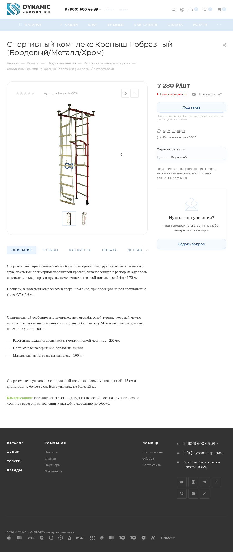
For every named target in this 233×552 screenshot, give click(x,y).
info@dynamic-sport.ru (203, 452)
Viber (182, 494)
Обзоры (148, 458)
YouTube (216, 482)
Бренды (14, 470)
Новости (51, 452)
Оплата (109, 250)
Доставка (137, 250)
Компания (55, 443)
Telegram (205, 482)
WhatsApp (193, 494)
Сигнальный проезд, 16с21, (201, 464)
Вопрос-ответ (152, 452)
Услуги (14, 461)
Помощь (151, 443)
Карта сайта (151, 465)
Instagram (193, 482)
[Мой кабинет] (182, 10)
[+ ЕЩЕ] (219, 25)
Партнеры (53, 465)
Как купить (80, 250)
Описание (21, 250)
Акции (13, 452)
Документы (53, 471)
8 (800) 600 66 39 (81, 9)
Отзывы (50, 250)
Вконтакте (182, 482)
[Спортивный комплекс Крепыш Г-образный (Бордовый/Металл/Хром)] (77, 154)
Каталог (15, 443)
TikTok (205, 494)
